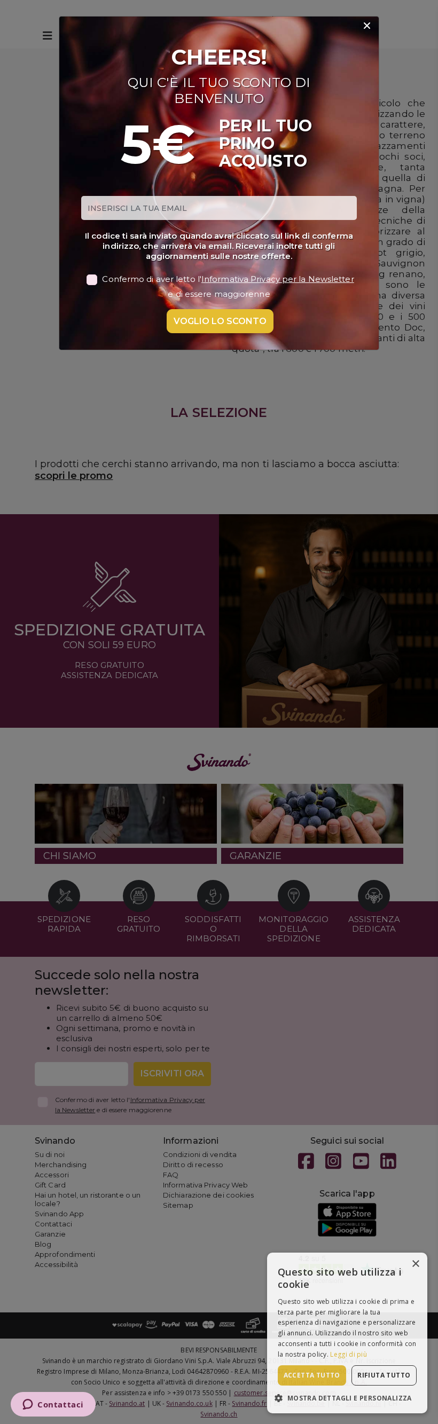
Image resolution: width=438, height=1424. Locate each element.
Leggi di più (348, 1354)
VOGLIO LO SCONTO (220, 321)
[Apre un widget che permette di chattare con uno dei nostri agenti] (53, 1405)
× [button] (415, 1264)
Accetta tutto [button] (312, 1375)
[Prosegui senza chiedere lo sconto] (367, 26)
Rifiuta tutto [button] (383, 1375)
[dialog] (347, 1333)
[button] (347, 1397)
